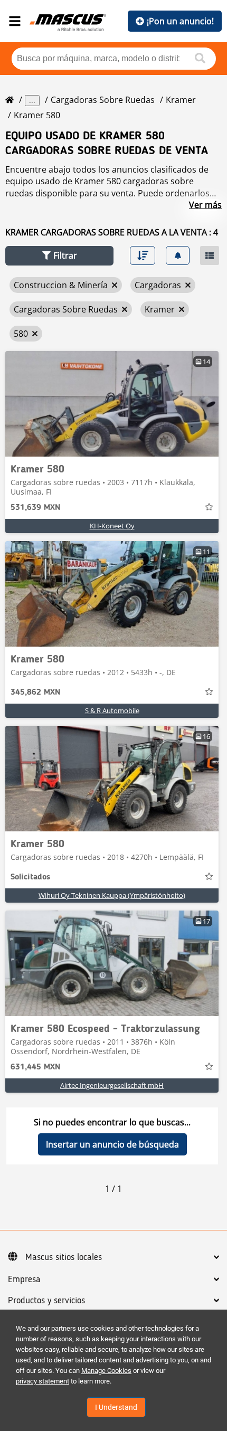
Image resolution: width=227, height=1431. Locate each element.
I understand (116, 1407)
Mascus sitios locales (63, 1257)
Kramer (181, 100)
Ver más (205, 205)
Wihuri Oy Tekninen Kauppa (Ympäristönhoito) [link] (112, 895)
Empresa (24, 1279)
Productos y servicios (46, 1300)
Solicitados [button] (30, 877)
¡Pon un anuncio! (180, 21)
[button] (59, 256)
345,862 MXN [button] (35, 692)
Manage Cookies (106, 1371)
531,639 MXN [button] (35, 508)
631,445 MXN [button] (35, 1067)
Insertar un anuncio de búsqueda (112, 1144)
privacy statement (42, 1381)
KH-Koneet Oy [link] (112, 525)
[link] (112, 404)
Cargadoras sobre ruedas (103, 100)
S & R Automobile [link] (112, 710)
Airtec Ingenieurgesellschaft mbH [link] (112, 1085)
